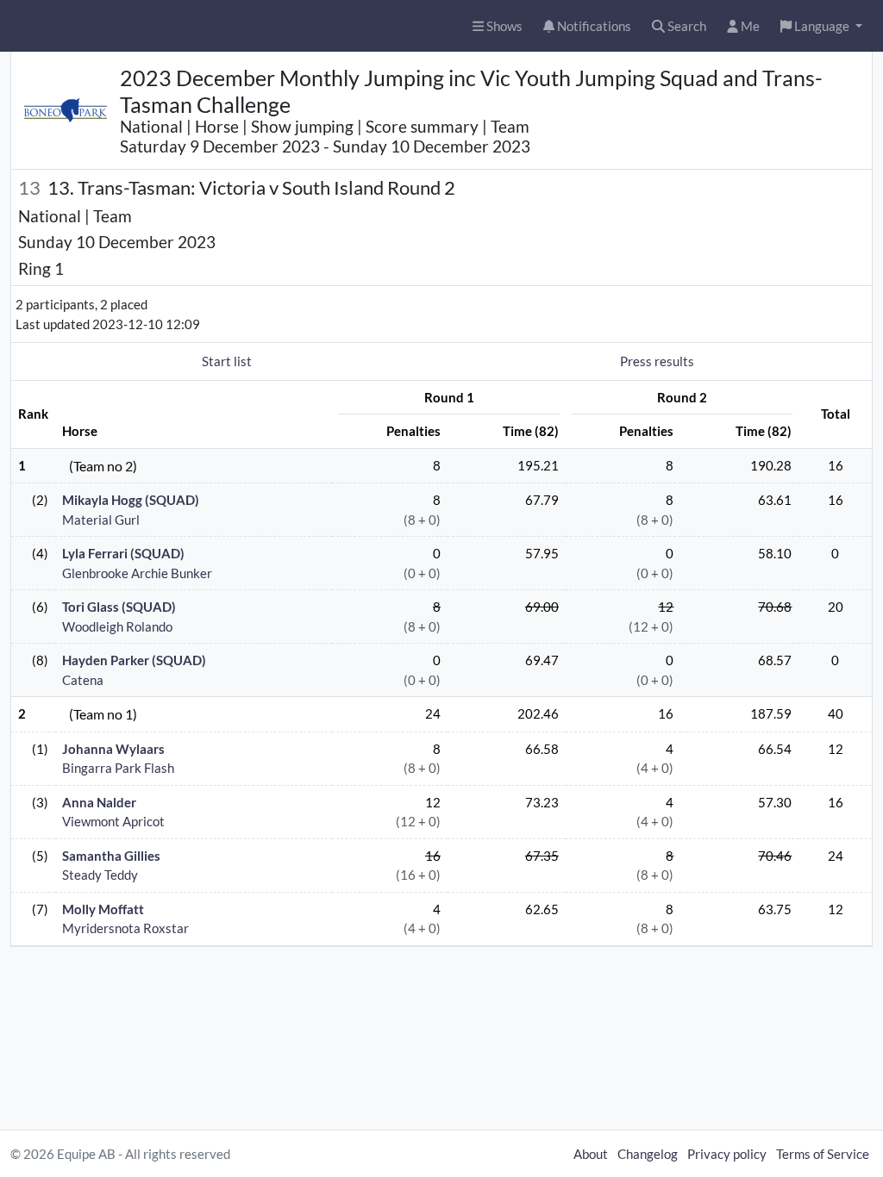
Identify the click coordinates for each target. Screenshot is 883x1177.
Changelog (647, 1153)
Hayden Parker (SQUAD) (134, 660)
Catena (82, 680)
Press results (657, 361)
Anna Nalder (99, 802)
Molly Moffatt (103, 909)
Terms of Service (822, 1153)
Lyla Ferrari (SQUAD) (123, 553)
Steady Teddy (100, 874)
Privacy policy (727, 1153)
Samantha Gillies (111, 855)
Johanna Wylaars (113, 749)
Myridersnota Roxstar (125, 928)
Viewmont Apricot (113, 821)
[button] (821, 26)
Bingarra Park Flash (118, 767)
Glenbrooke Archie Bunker (137, 573)
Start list (227, 361)
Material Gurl (101, 519)
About (590, 1153)
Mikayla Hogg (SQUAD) (130, 500)
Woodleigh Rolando (117, 626)
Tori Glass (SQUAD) (119, 606)
